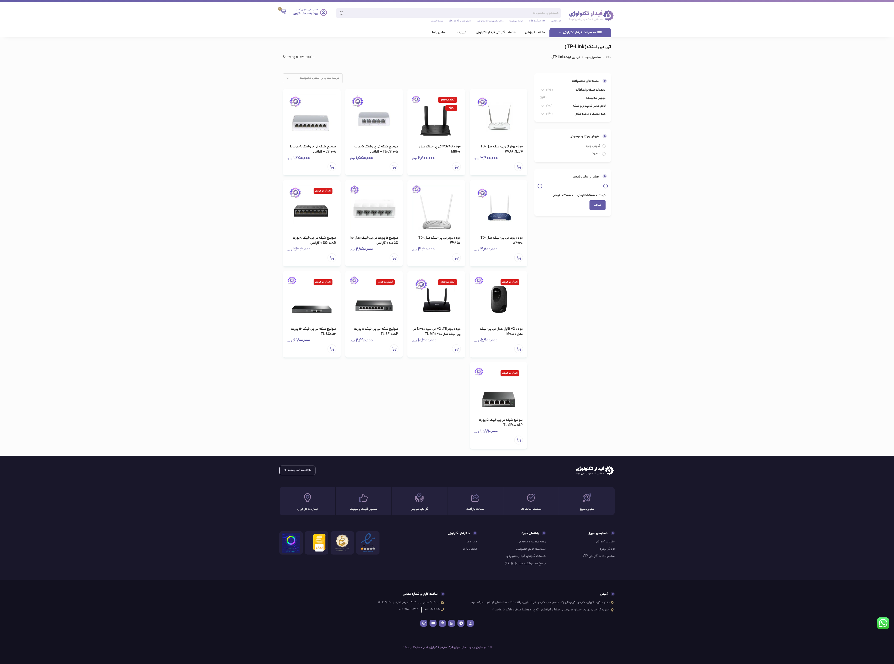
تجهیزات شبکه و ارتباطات (591, 90)
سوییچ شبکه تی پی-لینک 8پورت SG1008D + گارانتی (314, 240)
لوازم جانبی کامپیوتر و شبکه (589, 106)
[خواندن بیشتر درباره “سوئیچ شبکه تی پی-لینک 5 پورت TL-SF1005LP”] (519, 440)
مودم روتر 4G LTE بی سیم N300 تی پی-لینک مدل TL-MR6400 (437, 332)
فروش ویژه (593, 146)
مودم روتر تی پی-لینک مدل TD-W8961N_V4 (502, 149)
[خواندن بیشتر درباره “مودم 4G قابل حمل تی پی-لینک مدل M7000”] (519, 349)
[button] (519, 167)
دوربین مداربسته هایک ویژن (490, 21)
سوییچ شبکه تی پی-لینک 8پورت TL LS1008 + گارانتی (312, 149)
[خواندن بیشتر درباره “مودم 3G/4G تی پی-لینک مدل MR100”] (456, 167)
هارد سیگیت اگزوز (536, 21)
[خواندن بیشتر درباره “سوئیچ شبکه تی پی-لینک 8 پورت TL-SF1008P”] (394, 349)
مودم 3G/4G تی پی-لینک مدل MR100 (440, 149)
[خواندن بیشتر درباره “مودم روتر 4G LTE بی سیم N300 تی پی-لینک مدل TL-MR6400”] (456, 349)
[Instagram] (470, 623)
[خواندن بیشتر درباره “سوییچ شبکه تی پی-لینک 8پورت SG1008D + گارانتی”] (332, 258)
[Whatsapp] (451, 623)
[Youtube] (433, 623)
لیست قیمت (437, 21)
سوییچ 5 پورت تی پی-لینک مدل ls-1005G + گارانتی (374, 240)
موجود (596, 153)
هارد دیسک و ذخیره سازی (590, 114)
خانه (608, 57)
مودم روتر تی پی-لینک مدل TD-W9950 (439, 240)
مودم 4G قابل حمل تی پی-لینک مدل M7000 (501, 332)
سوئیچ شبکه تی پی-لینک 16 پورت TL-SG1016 (313, 332)
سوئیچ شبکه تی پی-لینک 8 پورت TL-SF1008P (376, 332)
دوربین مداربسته (596, 98)
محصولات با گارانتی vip (460, 21)
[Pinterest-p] (442, 623)
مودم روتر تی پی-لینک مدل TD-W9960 (502, 240)
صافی (597, 205)
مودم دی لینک (516, 21)
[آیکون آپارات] (423, 623)
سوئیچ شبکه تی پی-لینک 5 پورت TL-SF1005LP (500, 423)
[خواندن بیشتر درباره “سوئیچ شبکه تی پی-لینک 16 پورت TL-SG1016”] (332, 349)
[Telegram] (460, 623)
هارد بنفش (556, 21)
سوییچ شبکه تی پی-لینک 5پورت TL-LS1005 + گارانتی (376, 149)
